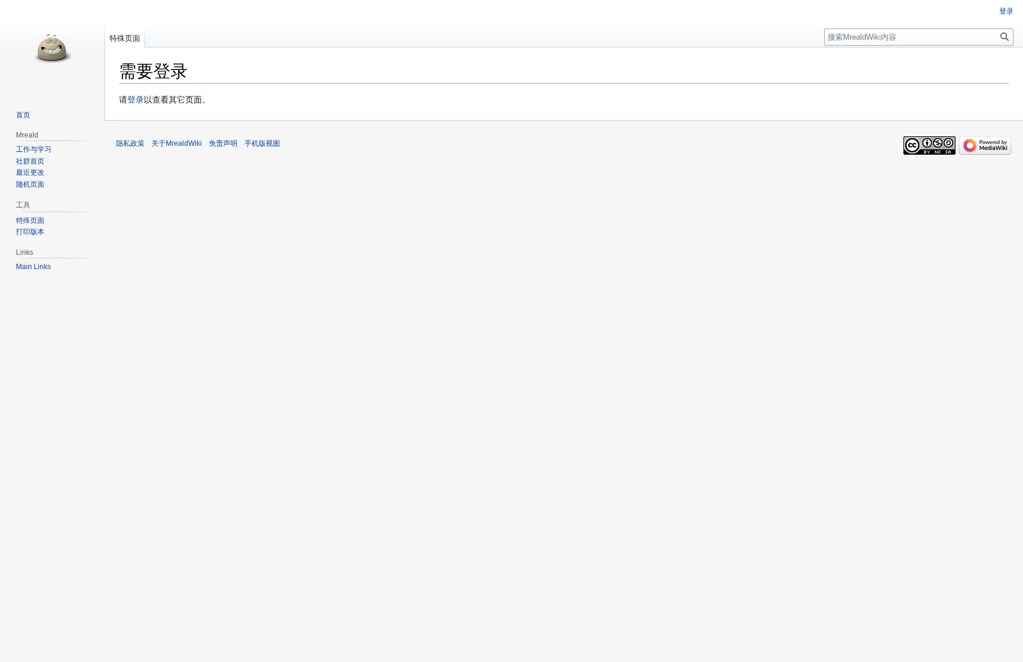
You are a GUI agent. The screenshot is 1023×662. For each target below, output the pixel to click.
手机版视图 (262, 143)
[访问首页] (52, 47)
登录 (135, 99)
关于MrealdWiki (177, 143)
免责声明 (223, 143)
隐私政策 (130, 143)
